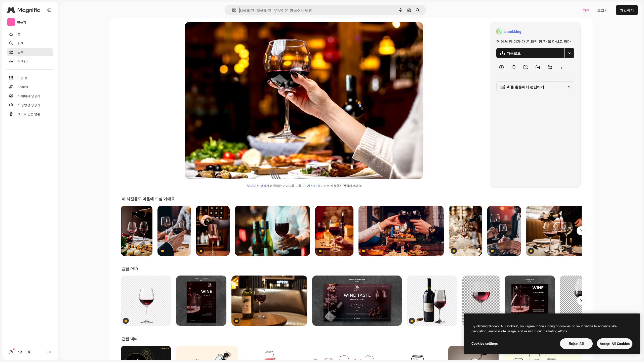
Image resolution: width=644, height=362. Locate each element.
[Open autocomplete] (232, 10)
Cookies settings (484, 343)
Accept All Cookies (615, 343)
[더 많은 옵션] (562, 67)
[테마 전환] (29, 352)
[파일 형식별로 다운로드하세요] (569, 53)
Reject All (576, 343)
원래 (214, 31)
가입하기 (627, 10)
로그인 (602, 10)
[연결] (11, 352)
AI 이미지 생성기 (258, 185)
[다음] (581, 231)
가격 (586, 10)
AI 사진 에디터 (317, 185)
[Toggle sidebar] (49, 10)
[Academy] (20, 352)
